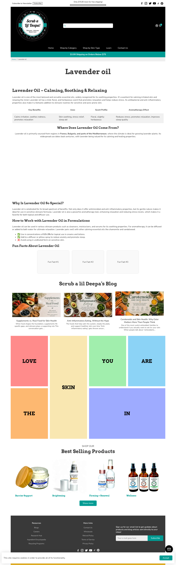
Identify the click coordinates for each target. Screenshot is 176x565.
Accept (166, 558)
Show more (88, 503)
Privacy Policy (88, 543)
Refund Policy (88, 535)
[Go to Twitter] (150, 3)
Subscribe (37, 3)
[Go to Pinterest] (162, 3)
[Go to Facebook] (141, 3)
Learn (108, 48)
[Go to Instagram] (146, 3)
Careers (36, 531)
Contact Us (123, 48)
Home (51, 48)
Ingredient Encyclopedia (36, 539)
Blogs (36, 527)
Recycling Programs (36, 543)
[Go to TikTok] (158, 3)
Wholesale (88, 531)
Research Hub (36, 535)
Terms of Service (88, 539)
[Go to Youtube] (154, 3)
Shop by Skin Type (91, 48)
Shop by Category (68, 48)
